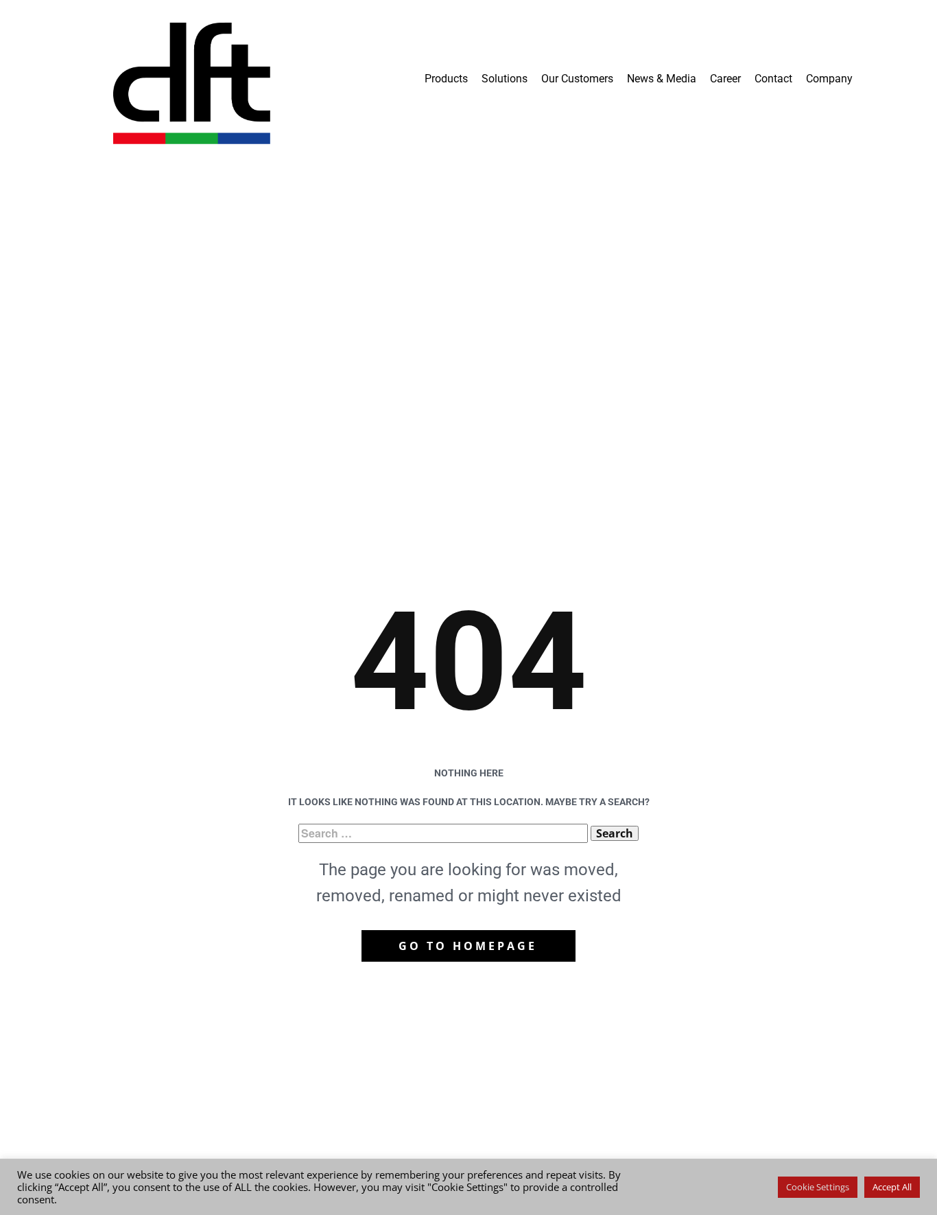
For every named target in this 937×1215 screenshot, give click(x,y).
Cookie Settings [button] (817, 1187)
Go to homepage (468, 945)
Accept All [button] (892, 1187)
